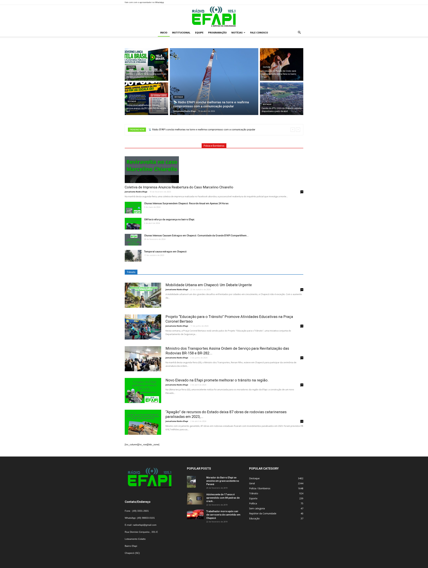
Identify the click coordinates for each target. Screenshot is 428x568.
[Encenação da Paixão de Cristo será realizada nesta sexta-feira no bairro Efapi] (281, 64)
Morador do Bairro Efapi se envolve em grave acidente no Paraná (222, 481)
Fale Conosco (259, 32)
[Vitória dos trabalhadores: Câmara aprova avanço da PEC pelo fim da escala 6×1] (146, 98)
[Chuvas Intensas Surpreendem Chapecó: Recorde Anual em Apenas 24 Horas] (133, 207)
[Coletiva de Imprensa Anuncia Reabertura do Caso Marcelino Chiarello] (214, 169)
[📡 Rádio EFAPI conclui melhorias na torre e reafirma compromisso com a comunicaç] (214, 81)
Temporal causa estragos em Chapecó (165, 251)
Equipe (199, 32)
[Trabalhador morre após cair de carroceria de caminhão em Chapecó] (195, 514)
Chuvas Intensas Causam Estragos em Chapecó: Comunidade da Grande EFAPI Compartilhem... (196, 235)
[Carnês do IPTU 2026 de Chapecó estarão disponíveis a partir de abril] (281, 98)
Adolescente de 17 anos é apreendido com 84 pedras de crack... (223, 497)
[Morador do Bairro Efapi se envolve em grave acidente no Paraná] (191, 482)
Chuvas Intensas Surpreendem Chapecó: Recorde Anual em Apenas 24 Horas (186, 203)
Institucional (181, 32)
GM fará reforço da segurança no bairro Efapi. (169, 219)
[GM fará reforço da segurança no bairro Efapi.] (133, 224)
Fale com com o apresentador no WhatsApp (144, 2)
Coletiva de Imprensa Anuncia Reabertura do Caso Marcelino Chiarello (179, 187)
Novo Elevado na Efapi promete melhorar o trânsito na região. (217, 380)
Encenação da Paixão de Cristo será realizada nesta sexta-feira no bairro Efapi (192, 129)
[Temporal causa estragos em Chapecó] (133, 256)
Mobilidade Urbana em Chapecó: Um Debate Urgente (209, 285)
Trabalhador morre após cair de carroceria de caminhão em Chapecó (223, 514)
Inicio (163, 32)
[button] (299, 32)
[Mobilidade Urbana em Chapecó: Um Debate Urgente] (143, 295)
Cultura (131, 67)
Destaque (132, 101)
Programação (217, 32)
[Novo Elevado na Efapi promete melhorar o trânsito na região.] (143, 390)
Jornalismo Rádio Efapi (136, 191)
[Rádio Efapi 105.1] (214, 17)
